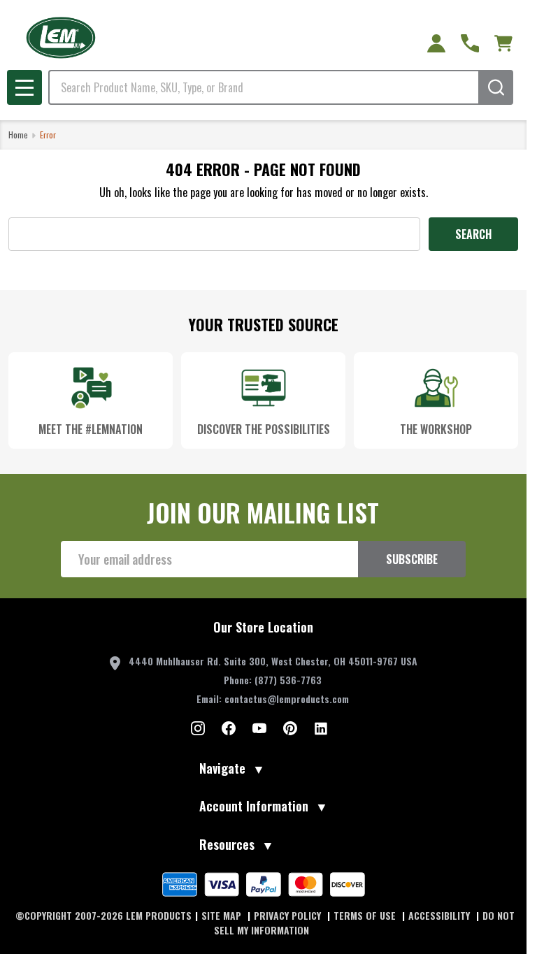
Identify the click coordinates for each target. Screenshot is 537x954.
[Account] (436, 43)
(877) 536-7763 (288, 679)
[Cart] (503, 43)
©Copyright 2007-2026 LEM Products (103, 915)
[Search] (495, 87)
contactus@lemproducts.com (286, 698)
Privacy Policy (289, 915)
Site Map (222, 915)
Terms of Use (366, 915)
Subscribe (412, 559)
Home (18, 134)
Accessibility (440, 915)
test (198, 728)
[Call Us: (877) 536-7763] (470, 43)
